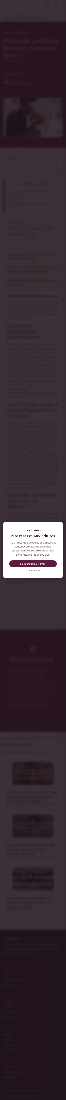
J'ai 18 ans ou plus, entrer (33, 563)
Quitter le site (33, 570)
